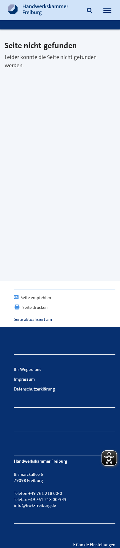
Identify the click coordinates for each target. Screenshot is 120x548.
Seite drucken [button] (35, 307)
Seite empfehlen (36, 297)
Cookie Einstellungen (95, 544)
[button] (89, 11)
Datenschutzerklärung (34, 389)
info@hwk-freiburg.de (35, 505)
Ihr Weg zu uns (27, 369)
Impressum (24, 379)
